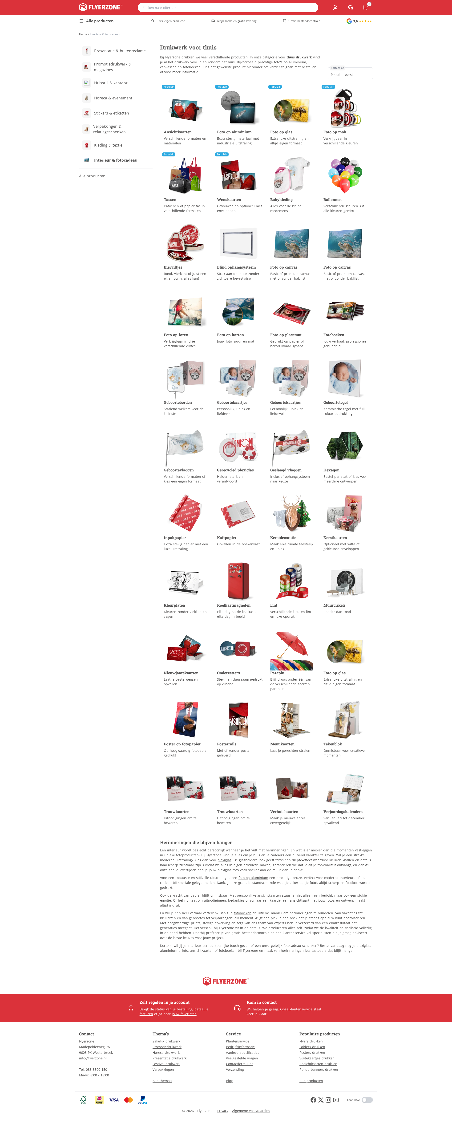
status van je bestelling (173, 1009)
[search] (311, 7)
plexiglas (224, 860)
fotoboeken (242, 913)
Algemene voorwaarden (251, 1110)
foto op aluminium (253, 877)
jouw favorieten (184, 1014)
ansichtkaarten (269, 895)
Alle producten (92, 176)
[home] (101, 7)
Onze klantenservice (296, 1009)
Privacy (222, 1110)
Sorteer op (337, 67)
